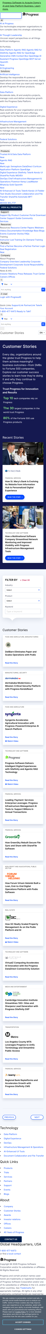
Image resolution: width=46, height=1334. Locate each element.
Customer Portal (27, 215)
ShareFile (4, 175)
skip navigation (11, 15)
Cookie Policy (20, 1312)
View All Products (11, 207)
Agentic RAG (20, 50)
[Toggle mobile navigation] (2, 328)
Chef (10, 178)
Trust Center (39, 273)
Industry (9, 585)
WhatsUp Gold (7, 184)
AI (2, 20)
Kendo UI (38, 172)
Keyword (9, 607)
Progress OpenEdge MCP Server (25, 59)
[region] (23, 1314)
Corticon (37, 166)
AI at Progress (7, 23)
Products (5, 151)
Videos (3, 230)
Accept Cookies (23, 1322)
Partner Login (38, 246)
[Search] (1, 280)
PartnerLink (29, 305)
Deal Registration (8, 250)
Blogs (41, 230)
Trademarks (26, 1288)
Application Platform (10, 169)
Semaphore (16, 166)
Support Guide (14, 218)
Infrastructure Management (13, 121)
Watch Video (12, 741)
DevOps (4, 178)
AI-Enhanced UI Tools (10, 190)
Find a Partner (7, 246)
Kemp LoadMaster (29, 181)
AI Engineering (7, 68)
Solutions (5, 71)
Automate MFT (16, 198)
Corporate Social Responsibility (28, 264)
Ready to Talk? (24, 311)
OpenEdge (25, 169)
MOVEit (19, 175)
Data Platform (6, 50)
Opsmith (4, 63)
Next (37, 1117)
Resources (6, 224)
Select (9, 590)
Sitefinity (22, 172)
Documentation (14, 230)
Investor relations (12, 1219)
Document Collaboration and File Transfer (24, 1155)
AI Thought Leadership (11, 35)
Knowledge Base (30, 230)
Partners (5, 243)
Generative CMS (8, 56)
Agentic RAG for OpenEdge (22, 53)
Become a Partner (23, 246)
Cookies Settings (22, 1329)
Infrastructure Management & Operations (23, 1147)
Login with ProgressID (10, 297)
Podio (12, 175)
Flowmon (15, 181)
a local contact (14, 1253)
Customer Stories (15, 233)
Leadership (24, 261)
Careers (4, 276)
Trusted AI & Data (8, 154)
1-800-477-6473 (8, 311)
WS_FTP (12, 203)
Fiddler (41, 190)
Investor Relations (8, 273)
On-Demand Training (33, 239)
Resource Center (19, 227)
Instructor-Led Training (11, 239)
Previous (9, 1117)
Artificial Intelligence (10, 74)
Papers (30, 227)
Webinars (39, 227)
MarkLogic (5, 166)
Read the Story (14, 497)
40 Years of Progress (14, 1232)
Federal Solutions (8, 139)
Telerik (30, 172)
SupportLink (17, 305)
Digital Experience (8, 107)
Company (5, 255)
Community (27, 218)
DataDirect (27, 166)
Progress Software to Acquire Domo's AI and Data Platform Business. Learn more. (22, 6)
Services (4, 221)
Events (3, 233)
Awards (7, 1215)
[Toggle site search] (1, 314)
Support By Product (9, 215)
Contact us (11, 1239)
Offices (11, 276)
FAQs (26, 233)
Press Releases (25, 273)
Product (8, 596)
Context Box (22, 56)
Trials (6, 1172)
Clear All (26, 580)
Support (5, 212)
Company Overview (9, 261)
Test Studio (5, 193)
